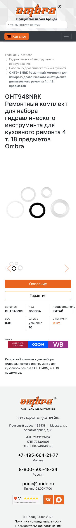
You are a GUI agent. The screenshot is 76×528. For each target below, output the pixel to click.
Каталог (19, 36)
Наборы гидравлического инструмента (38, 68)
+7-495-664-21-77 (38, 455)
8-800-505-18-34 (38, 469)
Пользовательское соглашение (38, 526)
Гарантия (38, 295)
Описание (38, 284)
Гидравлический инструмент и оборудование (31, 61)
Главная (11, 55)
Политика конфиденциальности (38, 521)
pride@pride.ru (38, 483)
